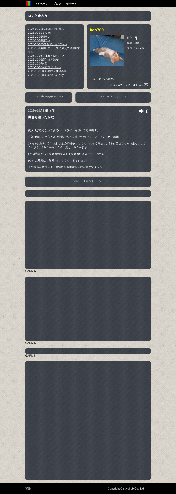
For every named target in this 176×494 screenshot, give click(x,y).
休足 (38, 63)
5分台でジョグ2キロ (47, 44)
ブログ (57, 3)
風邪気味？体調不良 (47, 71)
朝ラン (39, 36)
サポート (71, 3)
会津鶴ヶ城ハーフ (46, 55)
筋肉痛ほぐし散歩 (46, 28)
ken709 (97, 30)
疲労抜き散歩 (43, 59)
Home (28, 3)
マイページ (41, 3)
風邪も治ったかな (46, 75)
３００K (40, 32)
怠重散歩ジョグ (44, 67)
